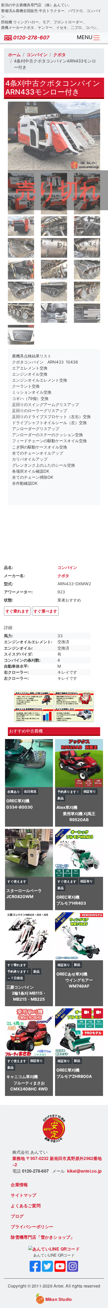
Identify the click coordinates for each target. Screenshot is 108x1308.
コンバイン (36, 54)
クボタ (59, 54)
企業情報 (19, 1185)
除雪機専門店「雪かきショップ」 (42, 1237)
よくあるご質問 (25, 1205)
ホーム (14, 54)
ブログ (17, 1216)
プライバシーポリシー (32, 1226)
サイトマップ (23, 1195)
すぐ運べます (45, 611)
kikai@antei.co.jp (84, 1171)
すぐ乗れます (17, 611)
